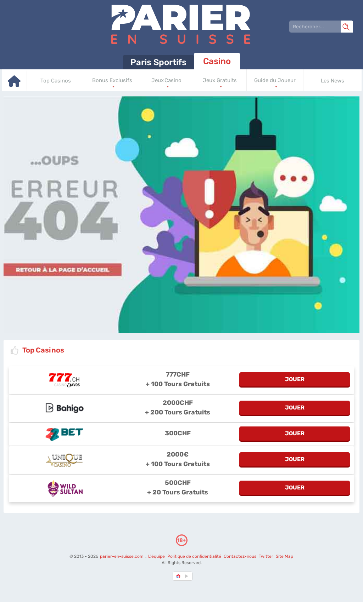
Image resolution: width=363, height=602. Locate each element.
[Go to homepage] (14, 85)
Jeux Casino (166, 80)
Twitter (266, 556)
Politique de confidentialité (194, 556)
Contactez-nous (240, 556)
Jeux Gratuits (220, 80)
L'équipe (156, 556)
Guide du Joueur (275, 80)
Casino (217, 61)
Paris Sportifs (158, 62)
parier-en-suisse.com (122, 556)
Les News (332, 81)
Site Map (284, 556)
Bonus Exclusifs (112, 80)
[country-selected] (179, 576)
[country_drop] (187, 576)
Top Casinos (55, 81)
